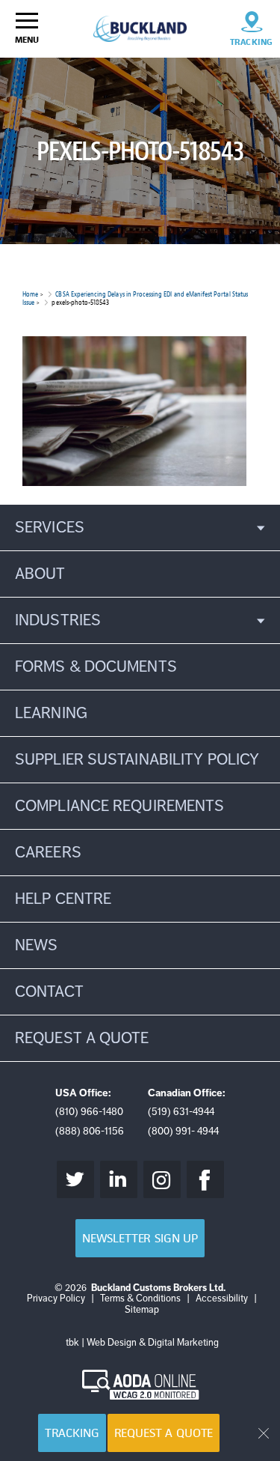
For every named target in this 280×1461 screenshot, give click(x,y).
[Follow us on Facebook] (205, 1179)
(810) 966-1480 (89, 1111)
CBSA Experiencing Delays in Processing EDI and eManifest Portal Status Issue (135, 298)
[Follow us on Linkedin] (118, 1179)
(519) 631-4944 (181, 1111)
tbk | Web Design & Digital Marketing (142, 1342)
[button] (140, 527)
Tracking (72, 1433)
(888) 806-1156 (89, 1131)
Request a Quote (164, 1433)
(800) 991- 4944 (183, 1131)
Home (30, 294)
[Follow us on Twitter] (75, 1179)
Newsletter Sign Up (140, 1238)
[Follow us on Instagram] (162, 1179)
